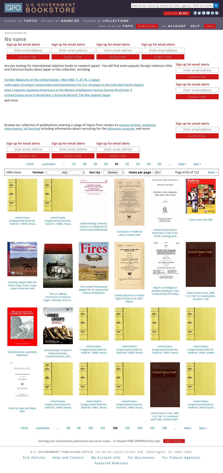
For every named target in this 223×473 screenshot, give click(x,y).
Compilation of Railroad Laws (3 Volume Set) (129, 233)
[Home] (41, 11)
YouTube (208, 13)
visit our (176, 13)
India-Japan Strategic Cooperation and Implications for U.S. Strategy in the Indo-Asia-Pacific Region (74, 85)
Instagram (204, 13)
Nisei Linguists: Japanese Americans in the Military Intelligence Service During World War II (68, 90)
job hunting (32, 128)
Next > (212, 172)
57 (74, 164)
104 (139, 428)
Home (8, 32)
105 (152, 428)
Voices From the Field (200, 219)
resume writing (129, 125)
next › (182, 164)
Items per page (140, 172)
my (174, 26)
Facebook (195, 13)
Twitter (199, 13)
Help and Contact (68, 457)
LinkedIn (217, 13)
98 (68, 428)
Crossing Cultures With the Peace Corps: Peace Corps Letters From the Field (22, 285)
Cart (210, 26)
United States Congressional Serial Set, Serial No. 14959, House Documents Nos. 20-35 (93, 349)
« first (30, 164)
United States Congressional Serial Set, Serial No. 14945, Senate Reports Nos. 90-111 (58, 404)
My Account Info (106, 457)
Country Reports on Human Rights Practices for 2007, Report (129, 298)
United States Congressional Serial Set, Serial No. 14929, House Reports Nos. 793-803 (201, 404)
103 (127, 428)
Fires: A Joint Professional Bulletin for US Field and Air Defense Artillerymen (93, 289)
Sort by (95, 172)
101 (102, 428)
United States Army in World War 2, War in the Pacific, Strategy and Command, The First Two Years (165, 233)
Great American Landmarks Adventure (22, 353)
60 (106, 164)
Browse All (20, 21)
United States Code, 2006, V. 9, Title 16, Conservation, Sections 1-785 (200, 296)
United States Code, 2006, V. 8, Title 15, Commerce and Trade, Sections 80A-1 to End (165, 416)
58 (84, 164)
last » (197, 164)
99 (78, 428)
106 (164, 428)
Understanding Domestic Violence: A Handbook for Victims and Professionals (93, 226)
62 (127, 164)
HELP (195, 26)
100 (90, 428)
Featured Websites (112, 463)
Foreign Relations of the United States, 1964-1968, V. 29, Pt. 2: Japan (52, 80)
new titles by (127, 26)
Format (38, 172)
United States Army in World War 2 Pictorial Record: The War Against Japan (57, 95)
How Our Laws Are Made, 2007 (22, 410)
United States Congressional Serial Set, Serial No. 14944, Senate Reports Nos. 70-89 (201, 349)
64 (148, 164)
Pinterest (212, 13)
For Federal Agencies (181, 457)
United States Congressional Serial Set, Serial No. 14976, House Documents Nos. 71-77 (22, 220)
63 (138, 164)
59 (95, 164)
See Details (174, 441)
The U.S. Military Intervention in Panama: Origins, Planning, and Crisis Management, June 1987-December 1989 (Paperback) (58, 297)
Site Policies (34, 457)
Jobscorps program (121, 128)
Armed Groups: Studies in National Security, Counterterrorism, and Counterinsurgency (58, 353)
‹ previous (48, 164)
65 (159, 164)
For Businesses (141, 457)
